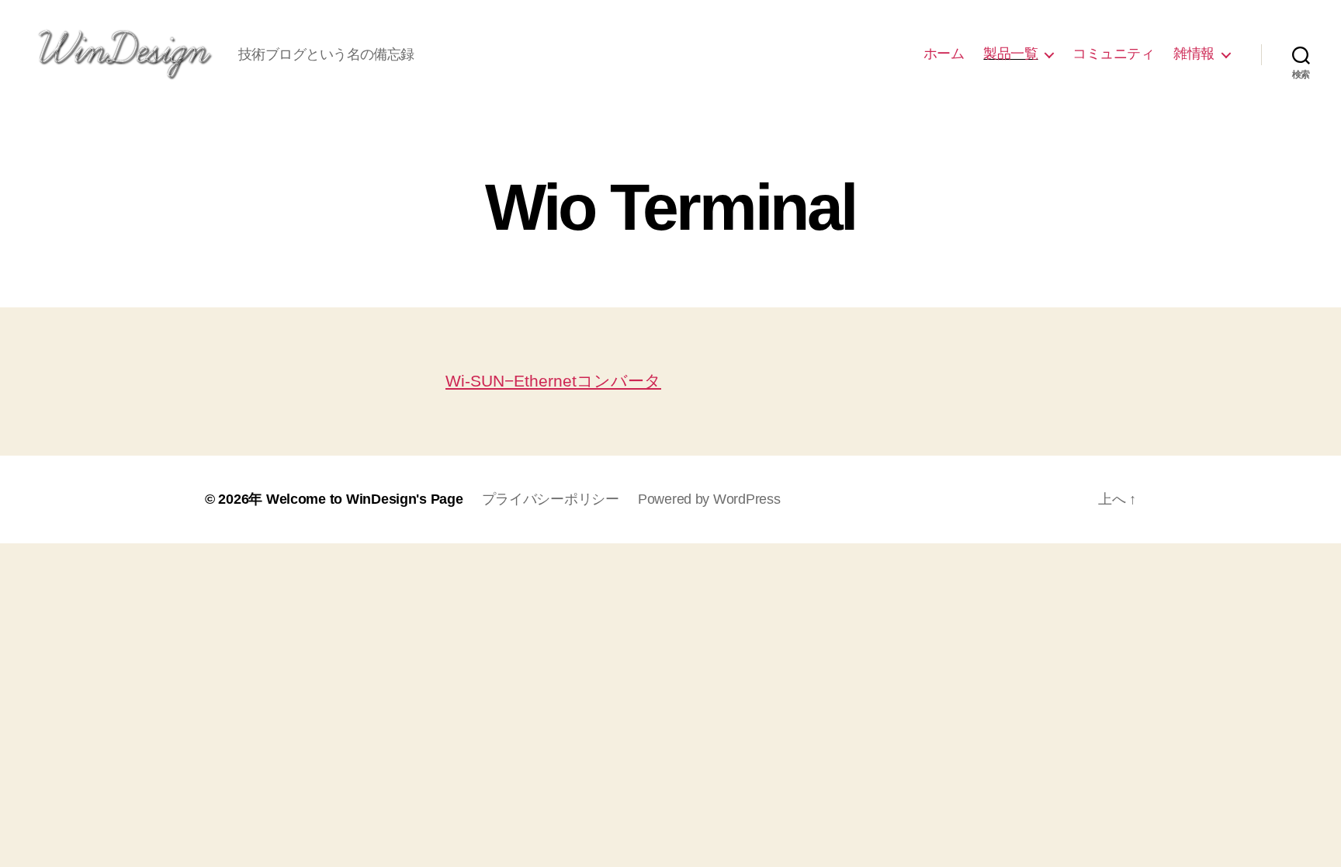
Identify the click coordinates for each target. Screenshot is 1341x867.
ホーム (944, 53)
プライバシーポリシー (550, 499)
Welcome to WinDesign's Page (364, 499)
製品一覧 (1010, 53)
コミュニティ (1113, 53)
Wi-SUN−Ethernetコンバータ (553, 381)
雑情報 (1194, 53)
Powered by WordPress (709, 499)
